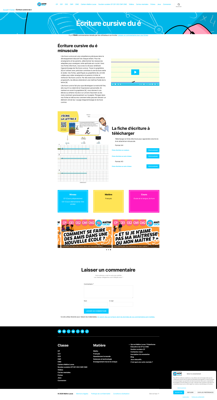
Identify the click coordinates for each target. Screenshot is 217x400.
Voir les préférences (206, 392)
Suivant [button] (157, 233)
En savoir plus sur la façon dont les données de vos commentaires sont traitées (126, 317)
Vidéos (131, 4)
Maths (95, 351)
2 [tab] (108, 249)
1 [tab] (106, 249)
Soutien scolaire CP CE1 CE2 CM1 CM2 (112, 4)
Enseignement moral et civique (105, 362)
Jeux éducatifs (136, 359)
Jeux (159, 4)
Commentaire (89, 284)
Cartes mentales (142, 4)
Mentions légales (82, 394)
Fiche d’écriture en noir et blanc (122, 156)
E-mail (111, 301)
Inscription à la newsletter (140, 354)
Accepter (178, 392)
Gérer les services (181, 387)
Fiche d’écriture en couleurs (120, 150)
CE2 (66, 4)
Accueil (5, 10)
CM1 (71, 4)
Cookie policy (186, 397)
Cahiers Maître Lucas (88, 4)
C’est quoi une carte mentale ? (142, 362)
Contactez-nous (137, 352)
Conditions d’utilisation (121, 394)
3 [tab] (110, 249)
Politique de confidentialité (198, 397)
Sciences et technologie (102, 359)
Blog (132, 357)
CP (57, 4)
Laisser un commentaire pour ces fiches (133, 35)
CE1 (61, 4)
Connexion (167, 4)
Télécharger (153, 150)
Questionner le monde (102, 356)
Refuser (190, 392)
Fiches (152, 4)
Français (96, 354)
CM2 (77, 4)
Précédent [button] (59, 233)
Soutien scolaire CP (138, 349)
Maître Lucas (68, 394)
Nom (85, 301)
